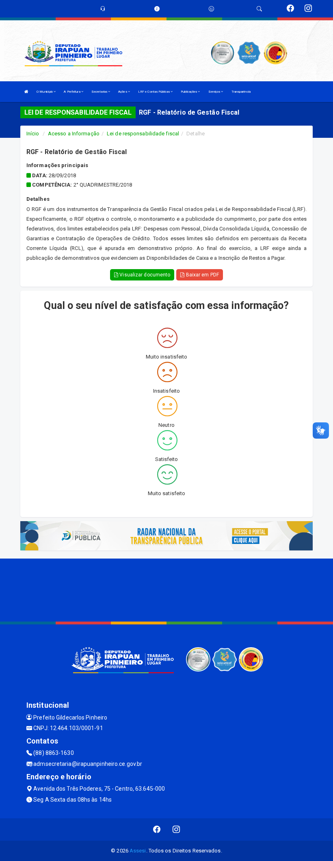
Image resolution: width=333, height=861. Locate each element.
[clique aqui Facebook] (157, 829)
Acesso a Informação (73, 133)
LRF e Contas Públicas (154, 91)
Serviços (214, 91)
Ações (123, 91)
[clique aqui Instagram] (176, 829)
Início (32, 133)
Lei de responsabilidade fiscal (143, 133)
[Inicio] (26, 91)
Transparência (241, 91)
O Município (45, 91)
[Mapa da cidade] (166, 589)
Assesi (138, 851)
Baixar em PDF (201, 275)
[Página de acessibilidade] (211, 9)
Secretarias (99, 91)
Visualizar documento (144, 275)
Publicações (189, 91)
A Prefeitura (72, 91)
